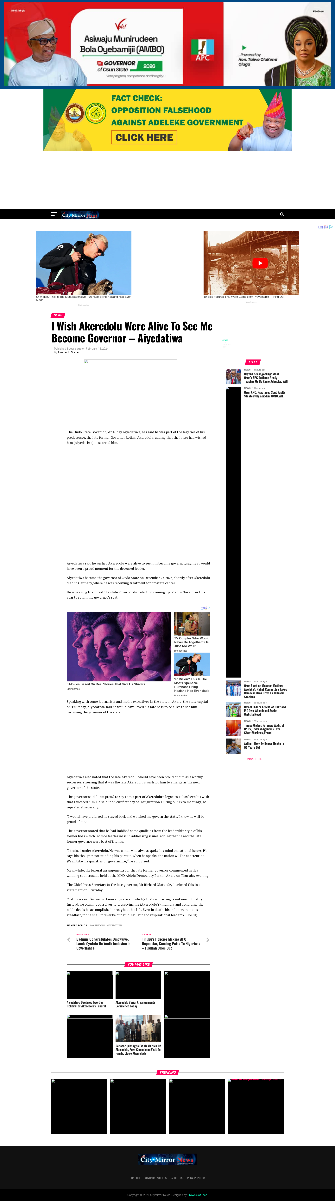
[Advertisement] (167, 180)
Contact (135, 1178)
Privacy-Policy (196, 1178)
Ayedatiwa (116, 925)
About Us (177, 1178)
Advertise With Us (156, 1178)
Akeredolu (98, 925)
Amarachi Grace (68, 352)
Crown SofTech (197, 1195)
